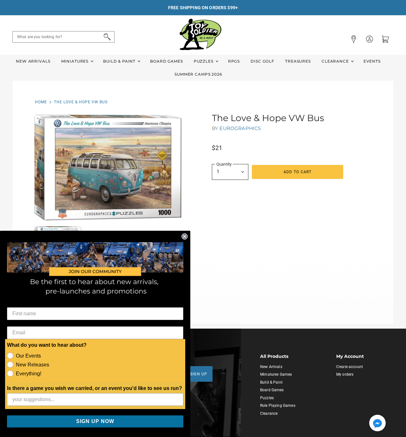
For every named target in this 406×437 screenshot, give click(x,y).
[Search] (106, 37)
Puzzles (204, 61)
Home (41, 102)
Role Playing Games (277, 405)
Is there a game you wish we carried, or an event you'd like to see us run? (94, 388)
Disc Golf (262, 61)
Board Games (166, 61)
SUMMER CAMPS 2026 (198, 74)
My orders (344, 374)
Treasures (298, 61)
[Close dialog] (184, 236)
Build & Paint (120, 61)
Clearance (336, 61)
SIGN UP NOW (95, 421)
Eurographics (240, 128)
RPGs (234, 61)
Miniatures (75, 61)
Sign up (198, 374)
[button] (377, 424)
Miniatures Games (276, 374)
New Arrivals (33, 61)
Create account (349, 367)
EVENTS (372, 61)
